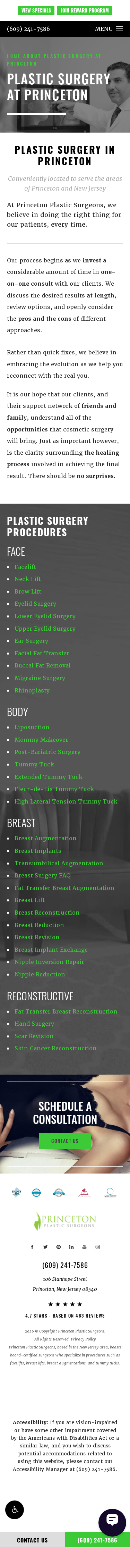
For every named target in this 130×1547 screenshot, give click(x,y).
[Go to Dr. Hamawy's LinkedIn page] (71, 1247)
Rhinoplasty (32, 690)
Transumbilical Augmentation (59, 863)
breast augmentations (66, 1363)
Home (14, 55)
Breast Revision (37, 937)
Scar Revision (34, 1036)
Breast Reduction (39, 925)
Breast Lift (30, 900)
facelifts (17, 1363)
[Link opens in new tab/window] (59, 1192)
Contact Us (65, 1140)
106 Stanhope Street (65, 1284)
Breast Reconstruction (47, 912)
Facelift (25, 567)
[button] (14, 1509)
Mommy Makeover (41, 739)
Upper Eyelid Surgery (45, 628)
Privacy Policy (83, 1339)
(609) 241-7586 (28, 29)
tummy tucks (107, 1363)
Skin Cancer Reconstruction (56, 1048)
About (32, 55)
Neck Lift (28, 579)
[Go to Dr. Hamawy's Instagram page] (97, 1247)
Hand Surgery (34, 1023)
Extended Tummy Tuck (49, 777)
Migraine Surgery (40, 678)
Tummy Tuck (34, 764)
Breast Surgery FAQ (43, 875)
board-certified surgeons (32, 1355)
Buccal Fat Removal (43, 665)
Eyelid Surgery (35, 603)
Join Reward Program (85, 10)
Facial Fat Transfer (42, 653)
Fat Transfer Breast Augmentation (64, 888)
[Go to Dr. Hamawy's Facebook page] (32, 1247)
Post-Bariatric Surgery (47, 752)
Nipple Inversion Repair (49, 962)
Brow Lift (28, 591)
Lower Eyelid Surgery (45, 616)
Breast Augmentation (46, 838)
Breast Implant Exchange (51, 949)
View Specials (36, 10)
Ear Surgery (31, 641)
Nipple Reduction (40, 974)
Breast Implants (38, 851)
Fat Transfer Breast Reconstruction (66, 1011)
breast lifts (35, 1363)
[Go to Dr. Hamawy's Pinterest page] (58, 1247)
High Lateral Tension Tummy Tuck (66, 801)
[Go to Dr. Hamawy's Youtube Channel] (84, 1247)
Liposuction (32, 727)
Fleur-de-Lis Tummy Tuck (54, 789)
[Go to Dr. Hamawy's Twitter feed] (45, 1247)
